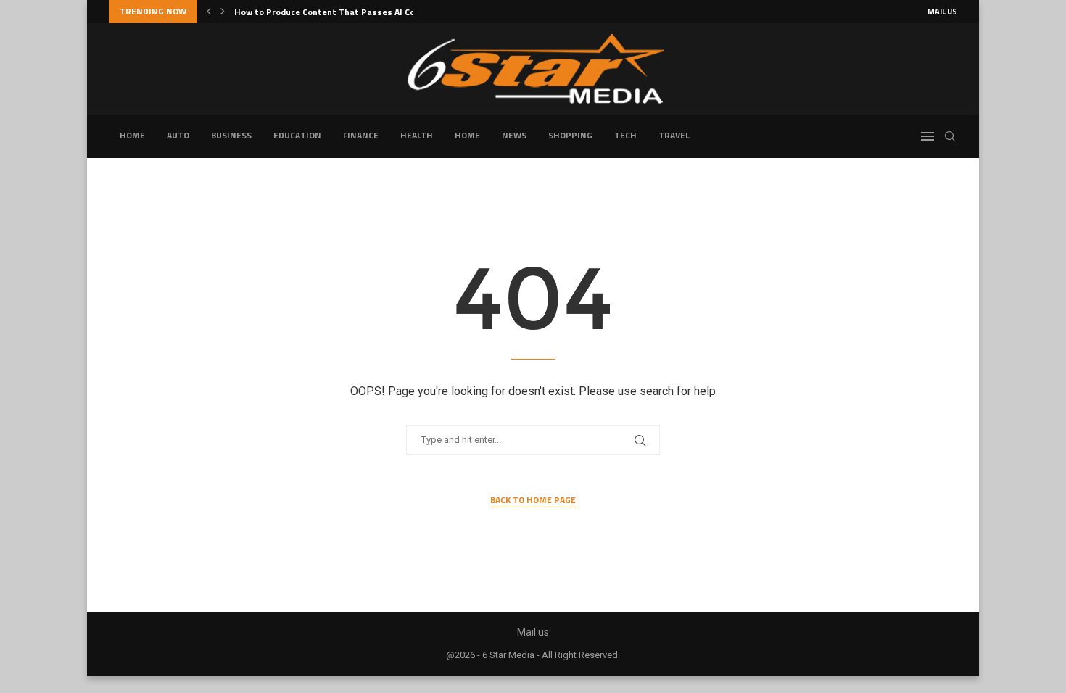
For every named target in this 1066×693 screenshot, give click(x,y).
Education (297, 135)
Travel (674, 135)
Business (231, 135)
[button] (209, 11)
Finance (361, 135)
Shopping (570, 135)
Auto (178, 135)
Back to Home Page (533, 500)
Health (416, 135)
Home (132, 135)
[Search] (950, 136)
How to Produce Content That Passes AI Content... (339, 12)
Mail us (942, 11)
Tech (625, 135)
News (514, 135)
